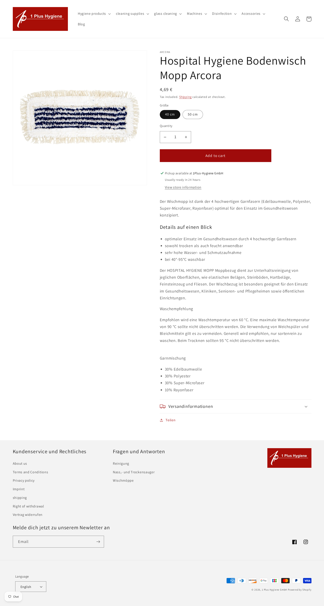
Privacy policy (24, 480)
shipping (20, 497)
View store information (183, 187)
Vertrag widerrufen (28, 514)
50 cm (193, 114)
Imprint (19, 489)
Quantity (166, 126)
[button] (94, 13)
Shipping (185, 97)
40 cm (170, 114)
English (25, 587)
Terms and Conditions (30, 472)
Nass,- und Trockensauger (134, 472)
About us (20, 463)
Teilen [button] (170, 420)
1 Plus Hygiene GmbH (274, 589)
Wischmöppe (123, 480)
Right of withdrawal (28, 506)
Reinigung (121, 463)
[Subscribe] (98, 542)
